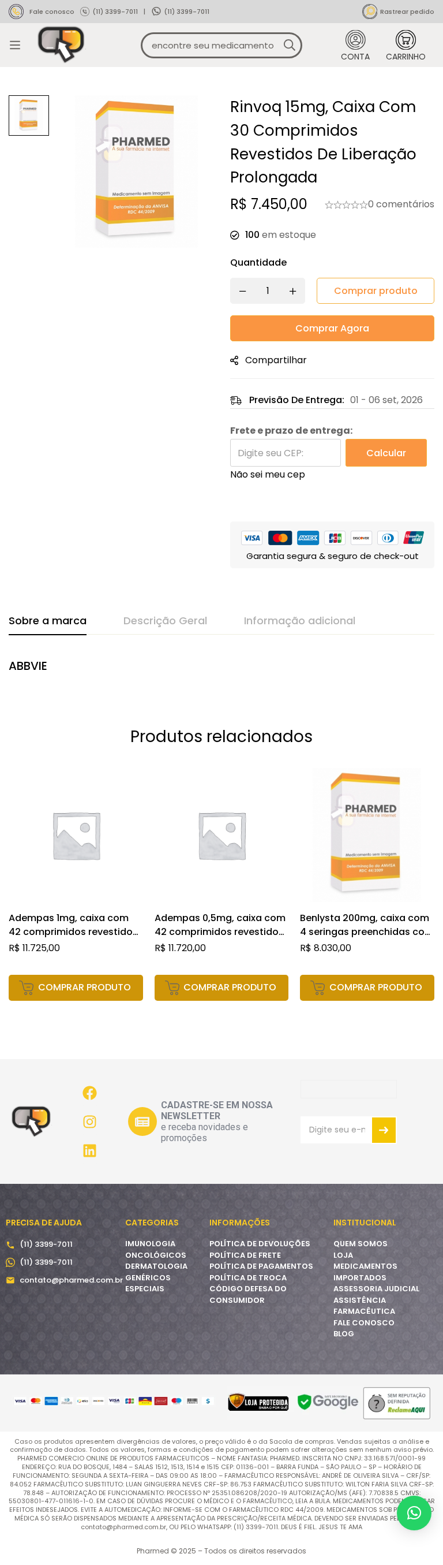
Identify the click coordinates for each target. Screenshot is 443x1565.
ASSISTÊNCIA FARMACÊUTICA (364, 1306)
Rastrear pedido (407, 11)
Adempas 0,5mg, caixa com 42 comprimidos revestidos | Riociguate (220, 931)
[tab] (48, 621)
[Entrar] (355, 45)
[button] (76, 988)
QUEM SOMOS (360, 1243)
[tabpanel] (221, 672)
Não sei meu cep (267, 474)
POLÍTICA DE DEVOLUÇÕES (259, 1243)
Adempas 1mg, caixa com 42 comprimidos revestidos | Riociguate (73, 931)
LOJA (343, 1255)
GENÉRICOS (148, 1277)
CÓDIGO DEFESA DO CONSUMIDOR (248, 1294)
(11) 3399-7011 (115, 11)
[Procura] (289, 45)
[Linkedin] (90, 1150)
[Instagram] (90, 1121)
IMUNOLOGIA (150, 1243)
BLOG (343, 1333)
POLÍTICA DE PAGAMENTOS (261, 1266)
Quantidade (258, 262)
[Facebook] (90, 1092)
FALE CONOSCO (364, 1322)
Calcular (386, 453)
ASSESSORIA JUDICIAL (376, 1288)
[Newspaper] (142, 1121)
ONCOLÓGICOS (155, 1255)
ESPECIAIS (144, 1288)
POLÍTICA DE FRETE (245, 1255)
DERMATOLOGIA (156, 1266)
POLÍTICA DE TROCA (248, 1277)
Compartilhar (276, 360)
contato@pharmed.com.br (71, 1280)
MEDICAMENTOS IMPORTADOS (365, 1272)
